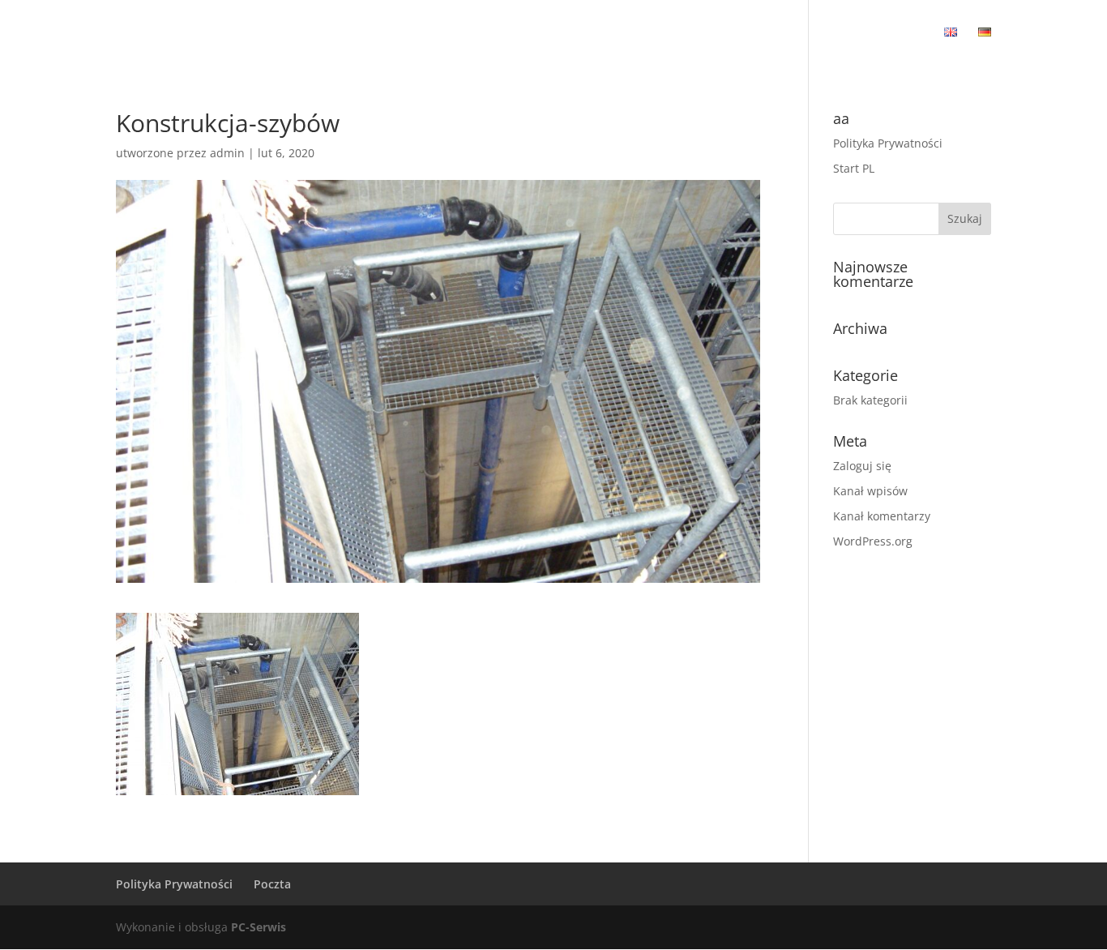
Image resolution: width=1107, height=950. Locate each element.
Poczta (272, 884)
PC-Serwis (258, 927)
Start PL (853, 168)
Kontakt (900, 33)
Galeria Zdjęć (770, 33)
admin (227, 152)
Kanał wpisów (870, 491)
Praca (842, 33)
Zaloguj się (862, 465)
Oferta (544, 33)
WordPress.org (873, 541)
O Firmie (482, 33)
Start (424, 33)
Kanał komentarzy (881, 516)
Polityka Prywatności (887, 143)
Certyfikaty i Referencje (648, 33)
